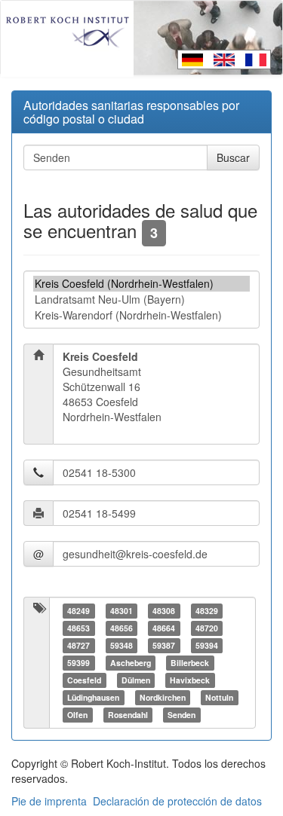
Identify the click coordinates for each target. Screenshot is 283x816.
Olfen (77, 714)
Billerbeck (190, 662)
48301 (121, 610)
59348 (121, 645)
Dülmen (136, 680)
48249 (78, 610)
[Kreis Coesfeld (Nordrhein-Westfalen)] (141, 284)
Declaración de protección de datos (177, 800)
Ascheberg (130, 662)
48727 (78, 645)
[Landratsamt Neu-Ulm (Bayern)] (141, 299)
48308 (163, 610)
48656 (121, 628)
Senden (181, 714)
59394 (206, 645)
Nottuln (219, 697)
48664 (163, 628)
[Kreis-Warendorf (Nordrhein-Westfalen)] (141, 315)
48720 (206, 628)
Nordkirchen (163, 697)
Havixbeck (190, 680)
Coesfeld (84, 680)
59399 (78, 662)
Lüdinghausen (93, 697)
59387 (163, 645)
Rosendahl (128, 714)
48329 (206, 610)
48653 (78, 628)
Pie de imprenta (49, 800)
